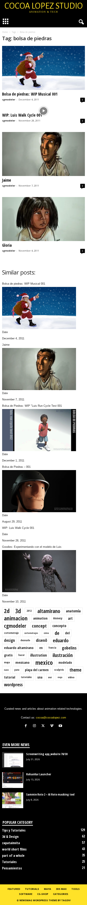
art (70, 618)
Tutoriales (9, 862)
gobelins (69, 648)
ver (50, 677)
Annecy (57, 618)
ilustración (63, 655)
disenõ (41, 640)
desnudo (25, 640)
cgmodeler (8, 99)
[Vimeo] (52, 726)
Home (5, 32)
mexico (44, 662)
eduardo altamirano (19, 647)
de (57, 633)
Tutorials (32, 888)
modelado (65, 662)
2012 (29, 611)
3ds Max (61, 888)
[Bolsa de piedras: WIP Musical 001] (43, 68)
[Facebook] (26, 726)
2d (7, 611)
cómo (46, 633)
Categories (60, 894)
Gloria (7, 245)
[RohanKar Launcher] (12, 780)
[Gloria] (43, 219)
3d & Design (10, 836)
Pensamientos (12, 868)
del (67, 632)
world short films (14, 849)
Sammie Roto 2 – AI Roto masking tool (50, 794)
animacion (15, 618)
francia (52, 647)
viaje (60, 677)
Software (25, 894)
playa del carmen (37, 670)
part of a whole (13, 855)
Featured (14, 888)
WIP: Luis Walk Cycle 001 (22, 115)
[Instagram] (35, 726)
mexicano (22, 662)
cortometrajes (31, 633)
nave (6, 669)
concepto (59, 625)
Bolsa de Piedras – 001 (16, 466)
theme (75, 670)
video (71, 677)
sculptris (59, 670)
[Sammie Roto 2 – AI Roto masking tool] (12, 800)
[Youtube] (61, 726)
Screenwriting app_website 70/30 (46, 754)
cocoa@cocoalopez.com (51, 717)
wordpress (13, 684)
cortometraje (11, 633)
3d (18, 611)
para (16, 670)
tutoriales (26, 677)
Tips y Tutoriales (14, 830)
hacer (21, 655)
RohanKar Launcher (38, 774)
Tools (75, 888)
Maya (47, 888)
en (41, 648)
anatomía (73, 610)
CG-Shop (42, 894)
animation (40, 618)
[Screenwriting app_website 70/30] (12, 760)
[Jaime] (43, 154)
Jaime (6, 180)
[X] (44, 726)
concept (39, 625)
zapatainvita (11, 843)
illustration (38, 655)
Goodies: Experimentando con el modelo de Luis (31, 546)
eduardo (61, 640)
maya (7, 662)
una (39, 677)
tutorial (9, 677)
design (9, 640)
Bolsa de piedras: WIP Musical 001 (30, 94)
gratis (8, 655)
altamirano (48, 611)
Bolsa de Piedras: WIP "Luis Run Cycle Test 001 (32, 405)
